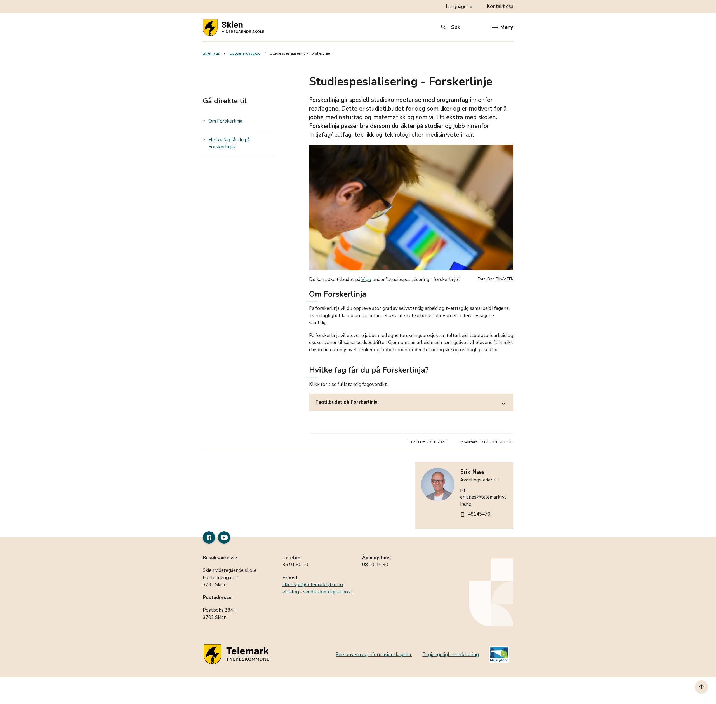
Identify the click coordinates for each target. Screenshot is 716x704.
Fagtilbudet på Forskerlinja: (411, 403)
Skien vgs (211, 53)
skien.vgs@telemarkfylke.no (312, 584)
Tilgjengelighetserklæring (450, 654)
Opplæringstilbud (244, 53)
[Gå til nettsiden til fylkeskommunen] (237, 654)
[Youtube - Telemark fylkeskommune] (224, 537)
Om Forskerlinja (225, 121)
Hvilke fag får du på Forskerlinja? (229, 143)
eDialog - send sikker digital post (317, 592)
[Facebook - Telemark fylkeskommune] (209, 537)
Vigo (366, 279)
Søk (450, 27)
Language (460, 6)
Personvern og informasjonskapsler (374, 654)
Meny (506, 27)
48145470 (479, 514)
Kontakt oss (500, 6)
